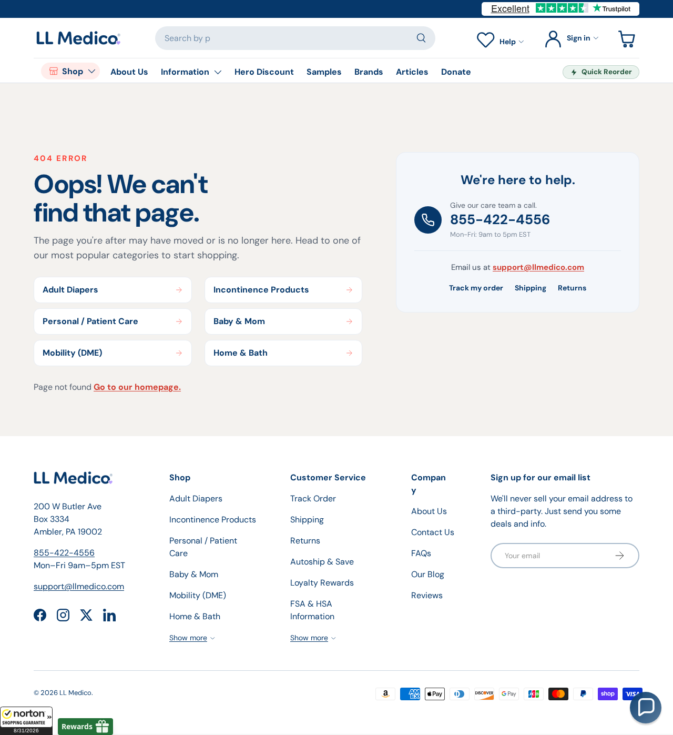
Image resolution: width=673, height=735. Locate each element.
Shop (72, 71)
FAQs (421, 553)
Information (185, 71)
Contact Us (432, 532)
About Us (129, 71)
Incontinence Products (212, 519)
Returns (572, 288)
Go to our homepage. (137, 386)
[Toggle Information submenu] (217, 72)
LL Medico (75, 692)
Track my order (476, 288)
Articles (412, 71)
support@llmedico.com (538, 267)
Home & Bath (194, 616)
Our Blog (427, 574)
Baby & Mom (193, 574)
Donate (456, 71)
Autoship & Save (322, 561)
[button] (26, 721)
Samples (324, 71)
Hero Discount (264, 71)
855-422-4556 (500, 219)
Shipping (530, 288)
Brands (368, 71)
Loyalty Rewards (322, 582)
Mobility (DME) (197, 595)
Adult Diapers (195, 498)
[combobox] (295, 38)
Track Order (313, 498)
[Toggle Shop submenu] (91, 71)
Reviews (427, 595)
